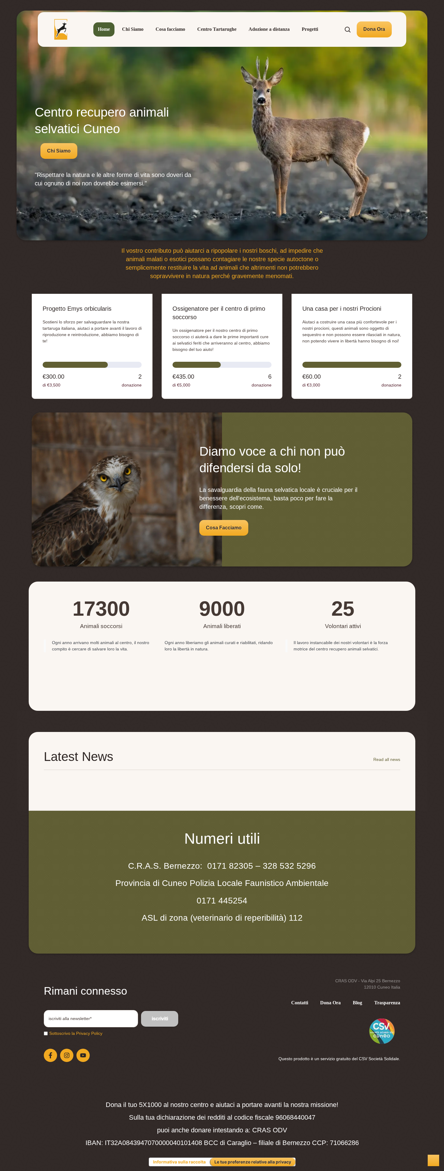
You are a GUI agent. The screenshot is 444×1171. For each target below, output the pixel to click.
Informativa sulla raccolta (179, 1161)
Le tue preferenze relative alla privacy (252, 1161)
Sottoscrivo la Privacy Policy (75, 1033)
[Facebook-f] (50, 1055)
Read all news (386, 759)
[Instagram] (66, 1055)
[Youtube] (83, 1055)
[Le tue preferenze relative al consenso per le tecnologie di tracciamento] (433, 1160)
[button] (374, 29)
